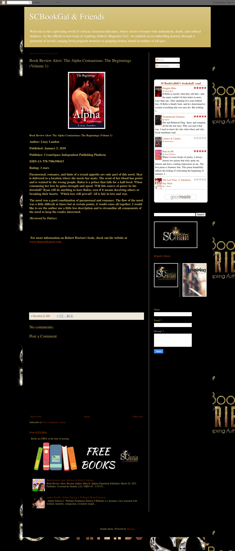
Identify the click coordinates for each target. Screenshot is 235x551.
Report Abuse (162, 256)
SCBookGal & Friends (67, 16)
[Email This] (58, 316)
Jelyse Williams (170, 154)
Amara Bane (169, 91)
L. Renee (168, 186)
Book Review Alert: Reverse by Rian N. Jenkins (70, 480)
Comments (163, 65)
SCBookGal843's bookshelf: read (181, 83)
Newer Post (35, 416)
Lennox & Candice (171, 138)
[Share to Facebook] (68, 316)
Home (87, 416)
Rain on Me (168, 151)
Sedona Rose (169, 141)
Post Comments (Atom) (54, 422)
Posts (161, 59)
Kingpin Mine (169, 88)
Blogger (131, 528)
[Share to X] (65, 316)
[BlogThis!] (61, 316)
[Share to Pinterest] (71, 316)
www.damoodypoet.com (45, 241)
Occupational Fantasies (173, 116)
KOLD (167, 119)
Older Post (137, 416)
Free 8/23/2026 (38, 432)
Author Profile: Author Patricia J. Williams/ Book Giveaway (76, 497)
